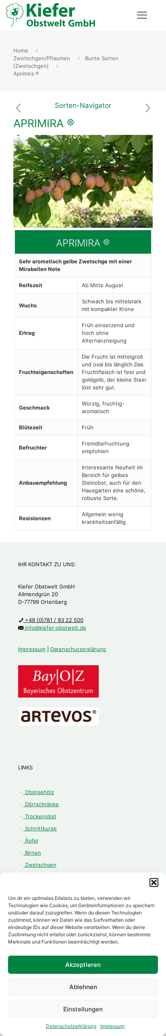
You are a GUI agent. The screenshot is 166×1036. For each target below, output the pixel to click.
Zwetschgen (39, 865)
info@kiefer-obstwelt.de (54, 627)
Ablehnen (83, 987)
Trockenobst (39, 816)
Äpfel (30, 840)
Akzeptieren (83, 965)
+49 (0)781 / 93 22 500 (53, 620)
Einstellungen (83, 1009)
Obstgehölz (38, 792)
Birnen (32, 852)
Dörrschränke (41, 804)
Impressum (112, 1026)
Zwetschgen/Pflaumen (41, 58)
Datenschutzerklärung (71, 1026)
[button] (154, 882)
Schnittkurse (40, 828)
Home (20, 50)
